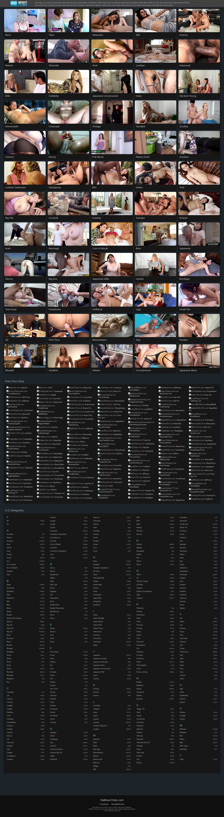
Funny (52, 719)
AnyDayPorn (211, 444)
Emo (52, 635)
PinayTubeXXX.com (106, 440)
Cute (52, 554)
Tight (181, 658)
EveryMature (211, 391)
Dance (52, 568)
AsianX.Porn (89, 412)
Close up (10, 742)
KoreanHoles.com (166, 496)
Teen (181, 635)
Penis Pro (208, 395)
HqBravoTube (164, 460)
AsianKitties (180, 450)
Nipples (139, 548)
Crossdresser (55, 538)
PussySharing (104, 397)
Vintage (182, 716)
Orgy (138, 595)
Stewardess (184, 571)
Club (8, 749)
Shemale (139, 739)
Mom (138, 524)
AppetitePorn (181, 420)
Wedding (183, 732)
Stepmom (183, 568)
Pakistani (140, 608)
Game (52, 736)
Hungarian (97, 601)
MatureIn (24, 388)
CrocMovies (28, 487)
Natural (139, 544)
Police (138, 632)
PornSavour (27, 500)
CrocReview (180, 479)
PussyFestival (43, 450)
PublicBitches (73, 425)
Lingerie (96, 729)
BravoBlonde (59, 468)
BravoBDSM (211, 404)
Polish (138, 635)
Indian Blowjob (98, 618)
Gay (51, 742)
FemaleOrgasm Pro (197, 450)
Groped (96, 541)
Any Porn (176, 397)
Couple (52, 524)
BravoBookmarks (165, 416)
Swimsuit (183, 598)
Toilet (182, 665)
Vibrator (183, 712)
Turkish (182, 675)
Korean (96, 695)
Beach (9, 611)
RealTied (145, 470)
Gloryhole (96, 521)
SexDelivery (150, 444)
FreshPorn (26, 443)
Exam (52, 642)
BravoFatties (59, 464)
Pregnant (139, 652)
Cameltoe (10, 692)
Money (139, 527)
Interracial (97, 642)
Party (138, 618)
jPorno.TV (117, 391)
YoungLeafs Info (105, 462)
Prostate (139, 655)
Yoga (181, 759)
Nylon (138, 564)
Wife (181, 742)
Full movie (54, 716)
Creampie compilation (58, 534)
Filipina (52, 682)
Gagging (53, 732)
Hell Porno (26, 397)
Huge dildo (97, 598)
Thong (182, 648)
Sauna (138, 716)
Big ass (10, 622)
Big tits (10, 632)
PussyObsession (13, 394)
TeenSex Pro (59, 493)
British (9, 669)
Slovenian (183, 521)
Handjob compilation (101, 568)
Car (8, 695)
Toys (181, 669)
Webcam (183, 729)
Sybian (182, 608)
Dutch (52, 618)
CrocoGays (88, 498)
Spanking (183, 551)
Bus (8, 682)
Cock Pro (55, 472)
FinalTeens (57, 483)
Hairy (95, 561)
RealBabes (179, 431)
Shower (139, 756)
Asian (9, 558)
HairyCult (146, 481)
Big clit (9, 625)
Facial (52, 655)
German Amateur (56, 749)
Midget (95, 766)
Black (9, 642)
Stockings (183, 575)
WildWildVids (43, 414)
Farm (52, 658)
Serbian (139, 732)
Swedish (183, 595)
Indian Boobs (98, 622)
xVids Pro (116, 404)
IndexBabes (27, 480)
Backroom (10, 588)
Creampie (53, 531)
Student (183, 585)
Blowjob (10, 648)
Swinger (183, 601)
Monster (139, 531)
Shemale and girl (143, 742)
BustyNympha (134, 437)
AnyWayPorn (103, 498)
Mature (95, 756)
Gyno (95, 551)
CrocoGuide (58, 497)
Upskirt (182, 702)
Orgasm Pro (150, 491)
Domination (54, 598)
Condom (10, 759)
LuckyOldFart (104, 446)
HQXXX (54, 490)
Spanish (183, 548)
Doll (51, 595)
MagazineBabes (44, 424)
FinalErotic (209, 499)
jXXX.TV (84, 468)
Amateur (10, 541)
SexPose (24, 418)
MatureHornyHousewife (137, 425)
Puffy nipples (141, 665)
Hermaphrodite (98, 578)
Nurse (138, 561)
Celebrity (10, 712)
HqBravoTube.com (19, 3)
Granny (96, 534)
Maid (95, 742)
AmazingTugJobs (13, 424)
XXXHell (145, 405)
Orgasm (139, 588)
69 (8, 521)
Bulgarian (10, 679)
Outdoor (139, 598)
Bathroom (10, 598)
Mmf (138, 521)
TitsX (50, 388)
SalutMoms (210, 467)
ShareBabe (149, 498)
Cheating (10, 719)
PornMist (85, 455)
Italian (95, 645)
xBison (52, 486)
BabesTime (57, 457)
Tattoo (182, 622)
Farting (52, 662)
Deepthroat (54, 575)
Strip (181, 581)
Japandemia (119, 421)
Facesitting (54, 652)
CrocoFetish (28, 410)
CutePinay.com (195, 401)
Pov (137, 648)
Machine (96, 739)
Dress (52, 615)
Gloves (96, 524)
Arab (8, 551)
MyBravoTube (134, 396)
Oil (137, 578)
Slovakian (183, 517)
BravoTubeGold (165, 443)
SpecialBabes (134, 390)
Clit (8, 739)
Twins (182, 679)
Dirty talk (53, 585)
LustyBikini (148, 409)
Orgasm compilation (144, 591)
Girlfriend (53, 759)
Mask (95, 746)
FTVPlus (24, 452)
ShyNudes (209, 440)
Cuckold (53, 541)
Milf (94, 769)
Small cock (184, 524)
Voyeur (182, 719)
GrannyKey (149, 451)
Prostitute (140, 658)
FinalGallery (27, 439)
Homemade (97, 585)
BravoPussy (211, 463)
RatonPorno (180, 446)
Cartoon (10, 699)
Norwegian (140, 551)
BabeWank (118, 434)
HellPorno (207, 480)
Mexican (96, 763)
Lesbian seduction (100, 726)
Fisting (52, 692)
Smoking (183, 531)
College (9, 753)
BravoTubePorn (74, 394)
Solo (181, 541)
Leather (96, 719)
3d (8, 524)
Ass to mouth (12, 568)
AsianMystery (43, 408)
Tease (182, 632)
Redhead (139, 685)
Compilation (11, 756)
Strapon (183, 578)
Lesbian (96, 722)
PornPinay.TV (12, 493)
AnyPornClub (12, 407)
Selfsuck (139, 729)
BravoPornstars (13, 449)
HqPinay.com (73, 451)
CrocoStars (88, 397)
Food (52, 702)
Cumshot (53, 548)
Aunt (8, 575)
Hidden (95, 581)
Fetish (52, 675)
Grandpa (96, 531)
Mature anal (97, 759)
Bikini (9, 635)
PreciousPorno (134, 457)
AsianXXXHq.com (136, 463)
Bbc (8, 601)
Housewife (97, 595)
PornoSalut (209, 420)
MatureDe (177, 424)
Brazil (9, 662)
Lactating (96, 706)
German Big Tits (56, 753)
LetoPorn (85, 487)
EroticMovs (149, 494)
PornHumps (58, 479)
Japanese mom (99, 665)
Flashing (53, 695)
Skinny (139, 763)
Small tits (183, 527)
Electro (52, 632)
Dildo (52, 581)
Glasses (96, 517)
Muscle (139, 534)
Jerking (96, 679)
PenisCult (146, 440)
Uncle (182, 692)
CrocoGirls (57, 399)
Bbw (8, 605)
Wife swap (184, 746)
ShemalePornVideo (197, 492)
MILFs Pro (209, 470)
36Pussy (146, 474)
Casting (9, 702)
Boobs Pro (87, 408)
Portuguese (140, 645)
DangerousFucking (136, 402)
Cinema (9, 732)
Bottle (9, 658)
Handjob (96, 564)
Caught (9, 709)
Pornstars (140, 642)
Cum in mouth (55, 544)
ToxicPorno (27, 483)
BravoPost (117, 479)
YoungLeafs (58, 391)
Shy (137, 759)
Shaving (139, 736)
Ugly (181, 689)
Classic (9, 736)
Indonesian (97, 632)
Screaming (140, 719)
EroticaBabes (195, 486)
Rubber (139, 695)
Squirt (182, 564)
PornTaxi (85, 445)
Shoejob (139, 746)
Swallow (183, 591)
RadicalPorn (58, 461)
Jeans (95, 675)
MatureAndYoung (13, 464)
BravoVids (56, 444)
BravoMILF (209, 460)
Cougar (52, 521)
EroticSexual (89, 404)
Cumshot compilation (58, 551)
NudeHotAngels (43, 433)
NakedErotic (28, 496)
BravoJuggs (58, 418)
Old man (139, 585)
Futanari (53, 722)
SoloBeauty (88, 458)
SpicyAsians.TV (165, 491)
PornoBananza (73, 474)
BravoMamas (195, 416)
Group (95, 544)
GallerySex (57, 440)
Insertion (96, 635)
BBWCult (85, 438)
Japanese (96, 655)
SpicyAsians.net (165, 394)
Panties (139, 611)
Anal (8, 544)
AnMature (25, 401)
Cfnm (9, 716)
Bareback (10, 591)
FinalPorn (146, 466)
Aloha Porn (118, 412)
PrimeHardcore (134, 415)
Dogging (53, 591)
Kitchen (96, 692)
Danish (52, 571)
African (9, 538)
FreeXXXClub (164, 407)
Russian (139, 699)
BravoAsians (120, 450)
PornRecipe (88, 491)
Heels (95, 575)
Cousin (52, 527)
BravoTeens (180, 410)
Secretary (140, 722)
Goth (95, 527)
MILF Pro (207, 427)
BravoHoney (119, 401)
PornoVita (208, 437)
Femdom (53, 672)
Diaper (52, 578)
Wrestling (183, 749)
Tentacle (183, 642)
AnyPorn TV (89, 484)
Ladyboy (96, 709)
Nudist (138, 554)
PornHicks (87, 401)
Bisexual (10, 638)
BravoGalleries (164, 485)
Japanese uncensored (101, 669)
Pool (138, 638)
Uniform (183, 699)
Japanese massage (100, 662)
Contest (53, 517)
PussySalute (59, 475)
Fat (51, 665)
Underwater (184, 695)
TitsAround (118, 482)
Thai (181, 645)
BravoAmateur (164, 475)
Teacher (183, 628)
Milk (138, 517)
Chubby (9, 729)
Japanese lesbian (100, 658)
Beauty (9, 615)
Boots (9, 655)
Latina (95, 716)
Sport (182, 558)
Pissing (139, 628)
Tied (181, 655)
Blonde (9, 645)
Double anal (54, 605)
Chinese (10, 726)
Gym (95, 548)
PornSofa (85, 494)
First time (54, 689)
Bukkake (10, 675)
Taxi (181, 625)
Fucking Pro (210, 495)
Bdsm (9, 608)
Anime (9, 548)
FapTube (145, 447)
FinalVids (176, 427)
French (52, 712)
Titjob (182, 662)
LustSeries (118, 388)
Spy (181, 561)
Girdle (52, 756)
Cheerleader (11, 722)
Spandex (183, 544)
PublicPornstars (104, 475)
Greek (95, 538)
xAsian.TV (148, 419)
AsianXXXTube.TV (106, 492)
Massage (96, 749)
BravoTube (87, 388)
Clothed (9, 746)
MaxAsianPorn (73, 464)
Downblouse (54, 611)
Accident (10, 534)
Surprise (183, 588)
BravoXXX (26, 414)
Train (181, 672)
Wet (181, 736)
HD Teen (96, 571)
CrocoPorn (118, 465)
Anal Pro (176, 401)
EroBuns (54, 437)
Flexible (53, 699)
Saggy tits (140, 709)
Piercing (139, 625)
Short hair (140, 753)
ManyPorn (117, 469)
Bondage (10, 652)
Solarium (183, 538)
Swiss (182, 605)
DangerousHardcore (14, 430)
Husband (96, 605)
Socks (182, 534)
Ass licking (11, 564)
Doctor (52, 588)
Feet (51, 669)
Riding (138, 689)
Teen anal (183, 638)
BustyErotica (120, 408)
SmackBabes (134, 487)
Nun (137, 558)
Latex (95, 712)
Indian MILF (97, 625)
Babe (9, 585)
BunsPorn (116, 431)
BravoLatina (210, 424)
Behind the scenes (14, 618)
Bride (9, 665)
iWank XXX (57, 402)
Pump (138, 669)
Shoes (138, 749)
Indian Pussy (98, 628)
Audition (10, 571)
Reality (139, 682)
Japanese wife (98, 672)
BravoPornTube (104, 427)
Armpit (9, 554)
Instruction (97, 638)
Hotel (95, 591)
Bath (8, 595)
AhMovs (176, 454)
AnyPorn (54, 427)
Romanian (140, 692)
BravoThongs (164, 465)
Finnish (52, 685)
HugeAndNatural (13, 476)
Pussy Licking (141, 672)
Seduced (139, 726)
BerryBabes (58, 454)
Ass (8, 561)
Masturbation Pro (165, 437)
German (53, 746)
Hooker (96, 588)
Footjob (53, 706)
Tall (181, 618)
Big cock (10, 628)
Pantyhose (140, 615)
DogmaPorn (180, 500)
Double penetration (57, 608)
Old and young (142, 581)
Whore (182, 739)
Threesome (184, 652)
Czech (52, 558)
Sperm (182, 554)
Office (138, 575)
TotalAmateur (195, 456)
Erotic (52, 638)
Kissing (96, 689)
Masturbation (98, 753)
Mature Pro (209, 388)
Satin (138, 712)
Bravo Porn (88, 415)
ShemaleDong (134, 431)
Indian (95, 615)
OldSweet (177, 388)
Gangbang (54, 739)
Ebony (52, 628)
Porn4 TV (146, 477)
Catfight (10, 706)
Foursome (54, 709)
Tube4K (53, 395)
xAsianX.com (195, 433)
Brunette (10, 672)
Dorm (52, 601)
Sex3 (111, 486)
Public (138, 662)
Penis (138, 622)
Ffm (51, 679)
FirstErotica (179, 469)
